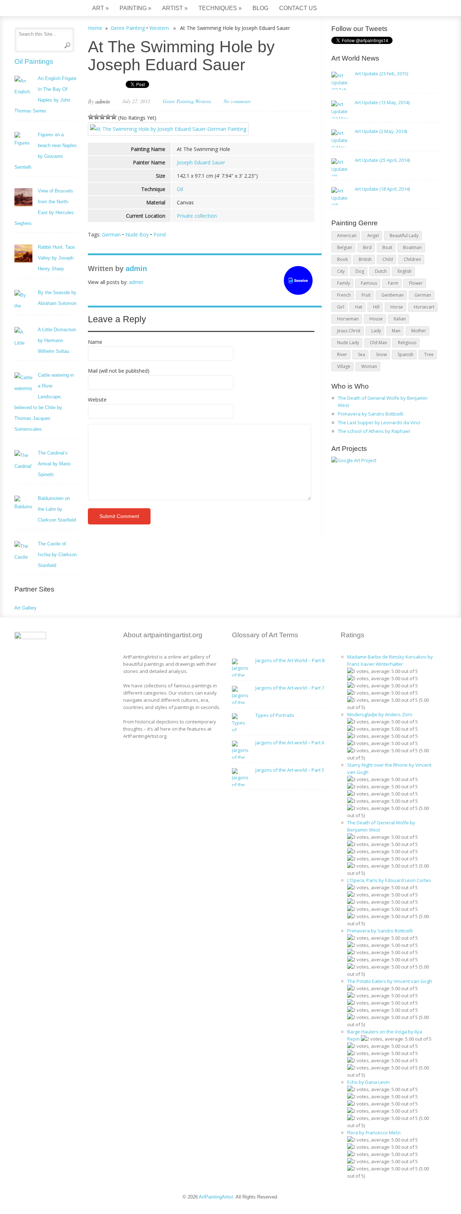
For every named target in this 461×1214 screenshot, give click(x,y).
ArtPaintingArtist (42, 9)
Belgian (344, 247)
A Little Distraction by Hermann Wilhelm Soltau (57, 340)
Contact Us (298, 8)
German (111, 234)
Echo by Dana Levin (368, 1082)
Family (343, 283)
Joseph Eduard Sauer (201, 162)
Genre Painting (128, 28)
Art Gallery (25, 608)
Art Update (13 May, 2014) (382, 102)
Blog (260, 8)
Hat (358, 307)
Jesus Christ (349, 331)
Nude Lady (348, 343)
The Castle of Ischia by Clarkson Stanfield (57, 554)
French (344, 295)
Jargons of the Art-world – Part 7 (289, 687)
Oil (180, 189)
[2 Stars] (96, 117)
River (342, 354)
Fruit (366, 295)
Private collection (197, 215)
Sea (361, 354)
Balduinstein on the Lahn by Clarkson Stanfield (57, 509)
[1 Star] (91, 117)
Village (343, 366)
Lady (376, 331)
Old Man (378, 343)
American (347, 235)
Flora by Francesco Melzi (373, 1132)
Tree (429, 354)
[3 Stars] (102, 117)
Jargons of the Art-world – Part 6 (289, 742)
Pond (159, 234)
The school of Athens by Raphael (374, 431)
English (405, 271)
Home (95, 28)
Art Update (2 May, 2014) (381, 131)
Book (342, 259)
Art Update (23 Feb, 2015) (381, 73)
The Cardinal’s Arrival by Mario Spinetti (54, 463)
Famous (369, 283)
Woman (369, 366)
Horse (396, 307)
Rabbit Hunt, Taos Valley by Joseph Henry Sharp (56, 257)
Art (100, 8)
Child (387, 259)
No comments (237, 101)
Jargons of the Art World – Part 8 (290, 660)
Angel (373, 235)
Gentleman (392, 295)
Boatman (412, 247)
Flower (416, 283)
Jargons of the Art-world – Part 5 (289, 770)
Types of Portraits (274, 715)
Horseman (348, 319)
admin (102, 101)
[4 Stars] (108, 117)
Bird (367, 247)
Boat (387, 247)
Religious (407, 343)
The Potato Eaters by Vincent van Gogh (389, 981)
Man (396, 331)
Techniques (220, 8)
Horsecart (424, 307)
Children (412, 259)
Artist (175, 8)
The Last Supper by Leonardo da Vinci (379, 422)
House (376, 319)
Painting (135, 8)
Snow (381, 354)
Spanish (405, 354)
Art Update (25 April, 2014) (382, 160)
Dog (359, 271)
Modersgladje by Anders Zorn (379, 714)
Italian (400, 319)
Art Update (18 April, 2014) (382, 189)
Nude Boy (137, 234)
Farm (393, 283)
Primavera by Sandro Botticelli (370, 414)
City (341, 271)
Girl (340, 307)
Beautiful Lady (404, 235)
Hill (376, 307)
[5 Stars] (114, 117)
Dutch (381, 271)
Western (159, 28)
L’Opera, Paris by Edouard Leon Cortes (389, 880)
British (365, 259)
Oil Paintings (33, 61)
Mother (418, 331)
